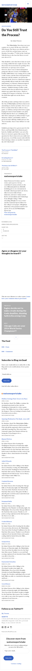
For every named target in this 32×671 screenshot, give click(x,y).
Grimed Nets (6, 541)
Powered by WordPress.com (9, 631)
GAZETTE (5, 616)
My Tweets (5, 613)
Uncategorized (6, 26)
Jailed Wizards (6, 461)
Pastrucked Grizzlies (9, 562)
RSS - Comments (7, 351)
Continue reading (16, 663)
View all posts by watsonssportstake (10, 213)
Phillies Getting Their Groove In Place (14, 399)
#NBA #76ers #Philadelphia (10, 224)
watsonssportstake (9, 5)
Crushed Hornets (7, 481)
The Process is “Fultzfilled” (10, 150)
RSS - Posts (5, 347)
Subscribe (7, 380)
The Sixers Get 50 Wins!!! (9, 165)
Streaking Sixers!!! (7, 158)
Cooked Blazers (7, 521)
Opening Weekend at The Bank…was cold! (15, 419)
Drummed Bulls (7, 501)
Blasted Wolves (7, 439)
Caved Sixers (6, 584)
